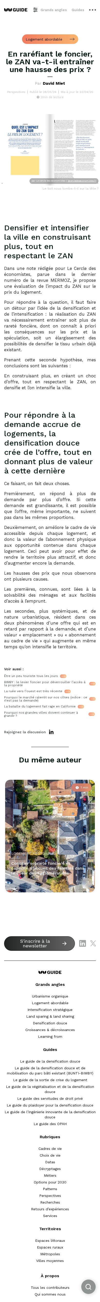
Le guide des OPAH (50, 1124)
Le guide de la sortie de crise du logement (50, 1080)
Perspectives (50, 1196)
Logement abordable (50, 1003)
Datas (50, 1162)
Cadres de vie (50, 1149)
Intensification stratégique (50, 1010)
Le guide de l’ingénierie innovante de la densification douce (50, 1114)
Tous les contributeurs (50, 1287)
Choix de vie (50, 1155)
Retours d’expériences (50, 1209)
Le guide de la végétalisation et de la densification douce (50, 1089)
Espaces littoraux (50, 1240)
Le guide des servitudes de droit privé (50, 1098)
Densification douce (50, 1023)
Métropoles (50, 1254)
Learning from (50, 1036)
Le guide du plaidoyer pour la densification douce (50, 1105)
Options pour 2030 (50, 1182)
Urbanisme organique (50, 996)
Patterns (50, 1189)
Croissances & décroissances (50, 1030)
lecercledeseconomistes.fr (82, 181)
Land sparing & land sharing (50, 1016)
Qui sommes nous (50, 1294)
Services (50, 1216)
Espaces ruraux (50, 1247)
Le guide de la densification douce (50, 1061)
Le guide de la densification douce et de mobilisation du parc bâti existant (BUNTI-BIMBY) (50, 1070)
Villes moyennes (50, 1261)
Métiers (50, 1175)
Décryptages (50, 1169)
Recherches (50, 1202)
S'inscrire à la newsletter (35, 943)
